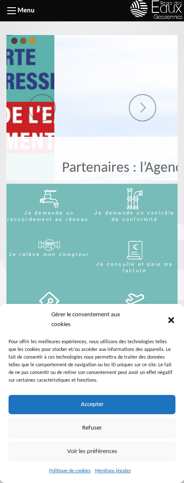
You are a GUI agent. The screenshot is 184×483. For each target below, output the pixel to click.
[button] (171, 320)
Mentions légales (113, 471)
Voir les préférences (92, 451)
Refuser (92, 428)
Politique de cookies (70, 471)
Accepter (92, 404)
